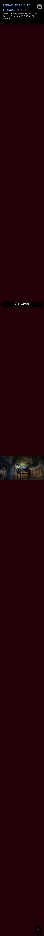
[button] (38, 929)
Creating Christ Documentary (16, 7)
